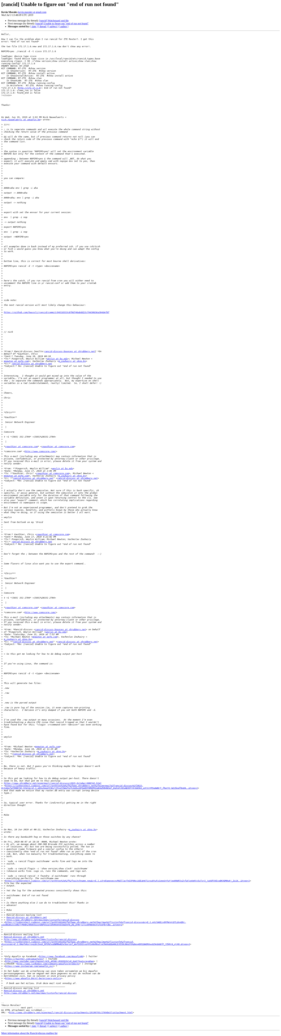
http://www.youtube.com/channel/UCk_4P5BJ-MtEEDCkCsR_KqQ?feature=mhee (49, 961)
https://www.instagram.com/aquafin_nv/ (29, 966)
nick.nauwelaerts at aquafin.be (20, 119)
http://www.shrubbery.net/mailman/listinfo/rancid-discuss (43, 920)
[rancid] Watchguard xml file (54, 20)
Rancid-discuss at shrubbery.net (27, 917)
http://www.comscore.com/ (40, 451)
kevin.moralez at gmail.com (32, 12)
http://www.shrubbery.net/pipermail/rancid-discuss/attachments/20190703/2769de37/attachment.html (71, 1012)
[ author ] (63, 26)
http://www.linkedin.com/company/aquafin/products (48, 963)
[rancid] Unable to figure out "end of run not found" (62, 23)
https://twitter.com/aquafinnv (24, 959)
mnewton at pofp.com (16, 361)
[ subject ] (53, 26)
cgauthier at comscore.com (21, 446)
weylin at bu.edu (57, 358)
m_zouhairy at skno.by (72, 361)
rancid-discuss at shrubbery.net (32, 363)
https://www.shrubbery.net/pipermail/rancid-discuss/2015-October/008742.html (52, 783)
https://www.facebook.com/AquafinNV (61, 956)
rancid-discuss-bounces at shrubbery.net (69, 351)
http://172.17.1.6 (29, 88)
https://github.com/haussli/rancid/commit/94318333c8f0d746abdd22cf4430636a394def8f (56, 312)
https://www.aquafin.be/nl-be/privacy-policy (33, 978)
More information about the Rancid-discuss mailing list (29, 1033)
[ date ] (34, 26)
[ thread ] (42, 26)
